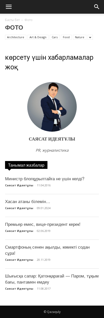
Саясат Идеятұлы (52, 139)
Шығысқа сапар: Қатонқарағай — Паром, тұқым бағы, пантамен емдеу (52, 278)
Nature (79, 37)
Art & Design (38, 37)
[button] (97, 7)
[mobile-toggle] (9, 7)
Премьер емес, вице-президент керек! (43, 224)
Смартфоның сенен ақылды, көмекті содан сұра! (47, 250)
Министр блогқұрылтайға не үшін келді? (44, 178)
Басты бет (12, 20)
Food (66, 37)
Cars (55, 37)
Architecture (15, 37)
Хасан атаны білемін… (27, 201)
